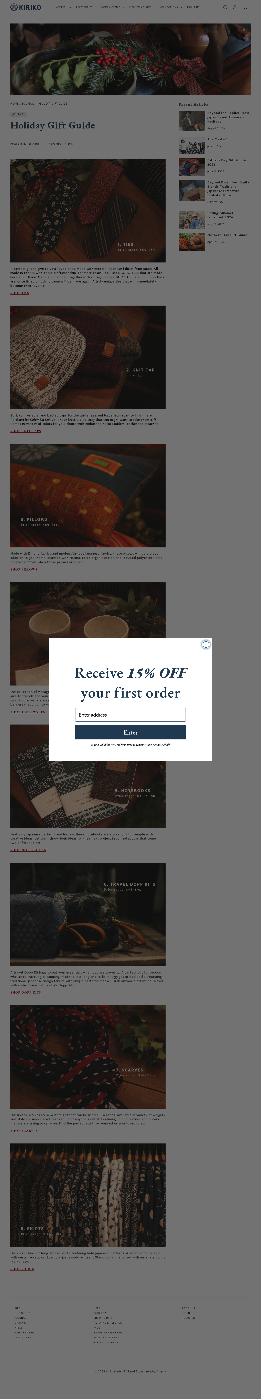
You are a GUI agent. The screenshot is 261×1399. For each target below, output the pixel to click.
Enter (130, 732)
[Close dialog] (206, 644)
